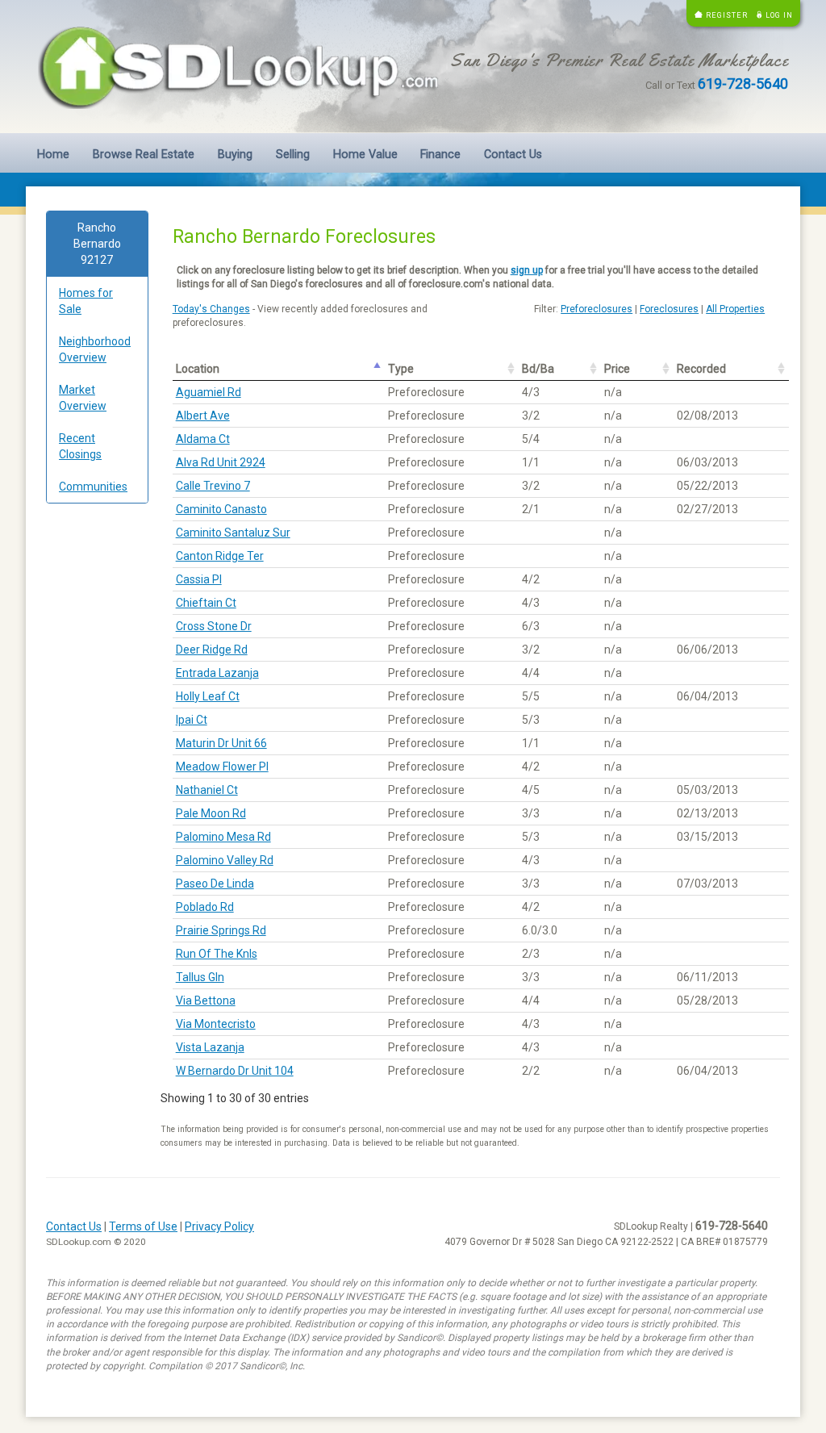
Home (53, 154)
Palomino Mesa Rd (223, 836)
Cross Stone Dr (214, 626)
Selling (293, 154)
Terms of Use (143, 1226)
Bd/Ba (538, 368)
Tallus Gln (200, 977)
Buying (235, 154)
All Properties (735, 309)
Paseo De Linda (215, 883)
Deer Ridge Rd (212, 649)
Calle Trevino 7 (213, 485)
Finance (440, 154)
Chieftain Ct (206, 602)
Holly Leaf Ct (208, 696)
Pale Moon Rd (211, 813)
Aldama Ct (203, 438)
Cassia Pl (199, 579)
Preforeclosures (596, 309)
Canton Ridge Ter (220, 555)
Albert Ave (203, 415)
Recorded (701, 368)
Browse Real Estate (143, 154)
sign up (527, 270)
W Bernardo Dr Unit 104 (235, 1070)
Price (617, 368)
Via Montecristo (216, 1023)
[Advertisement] (97, 762)
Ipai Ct (191, 719)
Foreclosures (669, 309)
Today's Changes (211, 309)
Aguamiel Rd (208, 392)
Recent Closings (80, 446)
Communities (93, 486)
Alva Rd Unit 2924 (220, 462)
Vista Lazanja (210, 1047)
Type (401, 368)
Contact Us (513, 154)
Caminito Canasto (221, 509)
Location (197, 368)
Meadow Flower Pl (222, 766)
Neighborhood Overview (95, 349)
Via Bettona (206, 1000)
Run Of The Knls (216, 953)
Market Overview (82, 397)
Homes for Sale (86, 300)
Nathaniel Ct (207, 789)
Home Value (365, 154)
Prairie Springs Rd (221, 930)
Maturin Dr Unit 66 (221, 743)
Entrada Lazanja (217, 672)
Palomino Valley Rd (224, 860)
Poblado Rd (205, 906)
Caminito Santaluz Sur (233, 532)
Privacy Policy (219, 1226)
